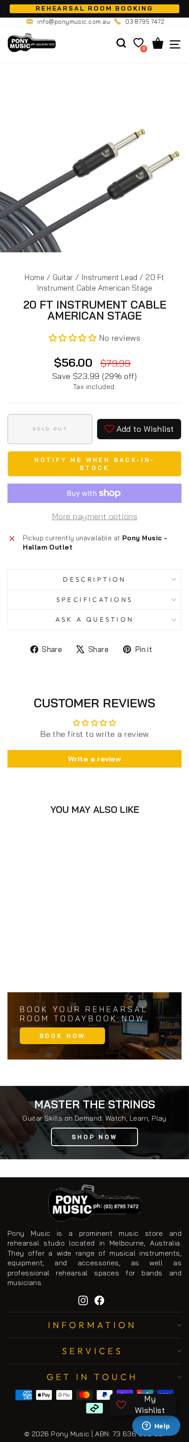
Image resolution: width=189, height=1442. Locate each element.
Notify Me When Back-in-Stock (94, 463)
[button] (74, 338)
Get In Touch (92, 1376)
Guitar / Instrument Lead (95, 277)
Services (92, 1350)
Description (94, 579)
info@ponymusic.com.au (73, 21)
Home (34, 277)
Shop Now (94, 1136)
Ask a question (94, 619)
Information (92, 1324)
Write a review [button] (94, 758)
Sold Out (56, 966)
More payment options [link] (94, 516)
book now (62, 1035)
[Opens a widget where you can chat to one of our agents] (156, 1427)
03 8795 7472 (145, 21)
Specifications (94, 599)
